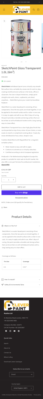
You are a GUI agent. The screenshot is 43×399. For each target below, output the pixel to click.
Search (6, 343)
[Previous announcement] (4, 2)
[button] (4, 9)
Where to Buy (8, 357)
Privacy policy (37, 394)
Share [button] (5, 207)
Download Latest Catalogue (13, 362)
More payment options (21, 197)
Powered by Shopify (27, 394)
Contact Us (7, 352)
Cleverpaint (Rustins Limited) (13, 394)
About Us (7, 348)
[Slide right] (26, 62)
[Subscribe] (31, 374)
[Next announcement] (39, 2)
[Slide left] (17, 62)
